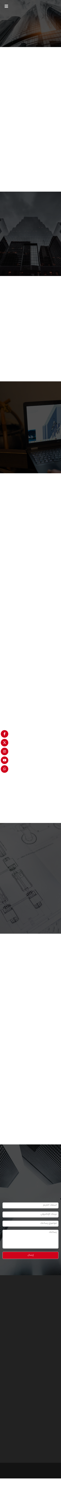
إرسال (31, 1255)
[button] (6, 6)
